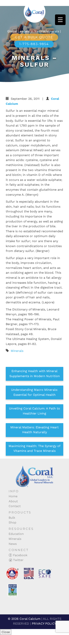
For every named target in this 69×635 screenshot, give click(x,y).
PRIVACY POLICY (44, 623)
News (13, 544)
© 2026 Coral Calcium (24, 619)
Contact (15, 506)
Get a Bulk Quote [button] (34, 37)
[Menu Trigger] (60, 19)
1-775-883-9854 (34, 44)
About (13, 501)
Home (13, 496)
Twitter (18, 560)
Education (16, 534)
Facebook (19, 555)
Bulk (12, 517)
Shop (12, 522)
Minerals (17, 351)
